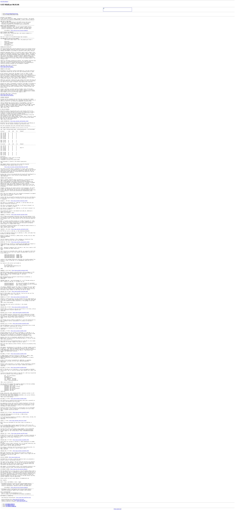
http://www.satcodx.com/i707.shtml (19, 433)
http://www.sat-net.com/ (18, 499)
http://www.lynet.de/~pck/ (6, 66)
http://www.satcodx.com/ (19, 500)
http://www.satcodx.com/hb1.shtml (18, 330)
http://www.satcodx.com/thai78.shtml (19, 229)
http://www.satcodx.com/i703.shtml (20, 291)
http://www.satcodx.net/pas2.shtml (19, 214)
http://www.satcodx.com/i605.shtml (21, 450)
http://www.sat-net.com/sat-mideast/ (19, 30)
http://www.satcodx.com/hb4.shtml (18, 398)
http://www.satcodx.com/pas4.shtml (20, 270)
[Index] (6, 1)
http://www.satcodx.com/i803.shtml (21, 439)
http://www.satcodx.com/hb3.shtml (18, 367)
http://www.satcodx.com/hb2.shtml (18, 353)
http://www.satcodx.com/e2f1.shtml (21, 323)
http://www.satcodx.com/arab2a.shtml (19, 296)
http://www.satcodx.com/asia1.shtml (19, 200)
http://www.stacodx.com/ (14, 457)
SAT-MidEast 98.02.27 (10, 505)
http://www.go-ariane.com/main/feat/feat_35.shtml (16, 166)
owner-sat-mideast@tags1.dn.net (11, 13)
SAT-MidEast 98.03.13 (10, 504)
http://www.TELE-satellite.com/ (23, 497)
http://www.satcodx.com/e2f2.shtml (21, 412)
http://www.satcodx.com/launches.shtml (19, 121)
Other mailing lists (117, 508)
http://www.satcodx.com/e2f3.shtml (21, 312)
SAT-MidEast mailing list (11, 506)
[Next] (4, 1)
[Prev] (1, 1)
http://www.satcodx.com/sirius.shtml (17, 420)
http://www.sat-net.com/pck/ (7, 67)
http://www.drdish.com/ (22, 501)
